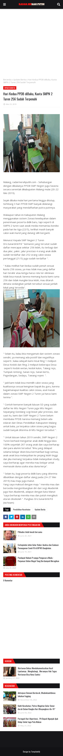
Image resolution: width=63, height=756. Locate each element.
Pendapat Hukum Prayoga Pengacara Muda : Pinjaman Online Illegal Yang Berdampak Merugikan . (38, 561)
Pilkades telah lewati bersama (30, 532)
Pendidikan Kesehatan (21, 509)
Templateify (35, 751)
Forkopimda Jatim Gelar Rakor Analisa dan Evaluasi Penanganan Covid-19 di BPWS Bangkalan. (38, 546)
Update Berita (19, 79)
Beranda (7, 79)
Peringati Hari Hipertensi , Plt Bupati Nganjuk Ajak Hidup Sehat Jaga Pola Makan (38, 720)
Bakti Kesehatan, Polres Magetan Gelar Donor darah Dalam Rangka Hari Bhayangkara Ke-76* (36, 707)
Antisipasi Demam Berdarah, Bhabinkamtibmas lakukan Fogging (37, 694)
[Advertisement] (31, 41)
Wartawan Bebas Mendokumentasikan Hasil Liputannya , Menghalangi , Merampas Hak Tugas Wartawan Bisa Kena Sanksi (37, 671)
